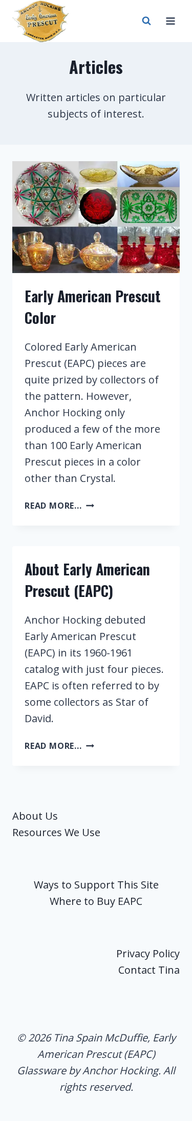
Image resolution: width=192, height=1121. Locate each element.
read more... (59, 505)
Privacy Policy (148, 953)
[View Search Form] (146, 21)
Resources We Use (56, 832)
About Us (35, 816)
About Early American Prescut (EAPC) (87, 579)
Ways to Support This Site (96, 885)
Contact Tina (149, 970)
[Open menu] (170, 21)
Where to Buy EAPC (96, 901)
